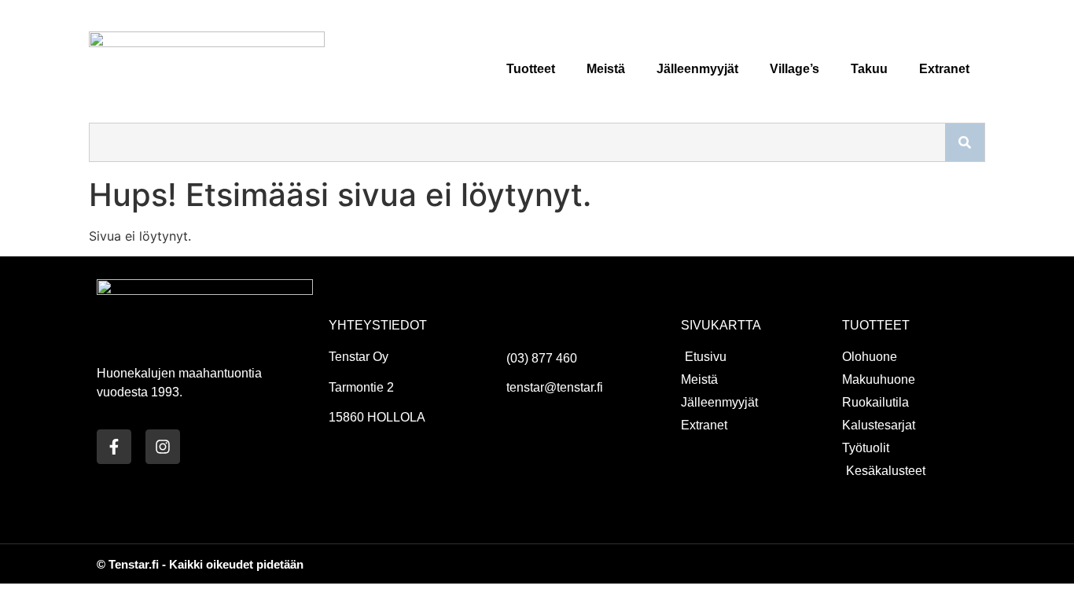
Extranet (944, 69)
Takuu (869, 69)
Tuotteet (530, 69)
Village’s (794, 69)
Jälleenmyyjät (697, 69)
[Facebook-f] (114, 446)
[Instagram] (162, 446)
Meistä (606, 69)
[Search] (964, 142)
